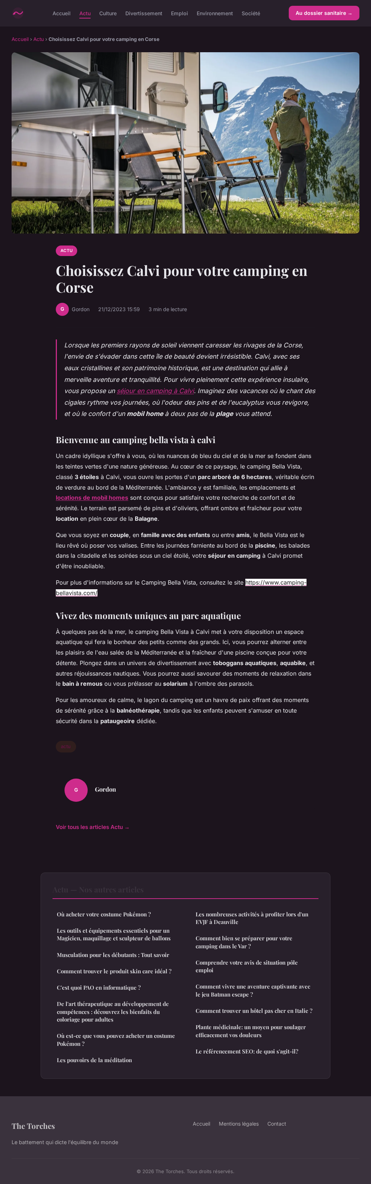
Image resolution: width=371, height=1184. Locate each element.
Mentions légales (239, 1124)
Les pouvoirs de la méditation (94, 1060)
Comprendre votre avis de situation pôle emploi (247, 966)
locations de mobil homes (92, 497)
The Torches (33, 1126)
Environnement (215, 13)
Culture (108, 13)
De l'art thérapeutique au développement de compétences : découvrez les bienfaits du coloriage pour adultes (113, 1011)
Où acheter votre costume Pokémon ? (104, 914)
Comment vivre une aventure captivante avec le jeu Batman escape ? (253, 990)
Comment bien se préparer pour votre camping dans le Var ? (244, 942)
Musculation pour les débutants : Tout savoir (113, 954)
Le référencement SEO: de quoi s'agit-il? (247, 1051)
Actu (85, 13)
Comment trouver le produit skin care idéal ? (114, 971)
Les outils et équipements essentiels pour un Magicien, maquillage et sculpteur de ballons (114, 934)
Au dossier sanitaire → (324, 13)
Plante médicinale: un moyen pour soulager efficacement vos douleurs (251, 1030)
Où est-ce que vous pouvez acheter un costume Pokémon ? (116, 1039)
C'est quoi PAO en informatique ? (99, 987)
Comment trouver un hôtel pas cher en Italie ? (254, 1010)
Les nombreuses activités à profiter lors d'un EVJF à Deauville (252, 918)
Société (251, 13)
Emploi (179, 13)
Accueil (62, 13)
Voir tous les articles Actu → (93, 827)
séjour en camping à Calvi (155, 391)
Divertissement (143, 13)
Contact (276, 1124)
